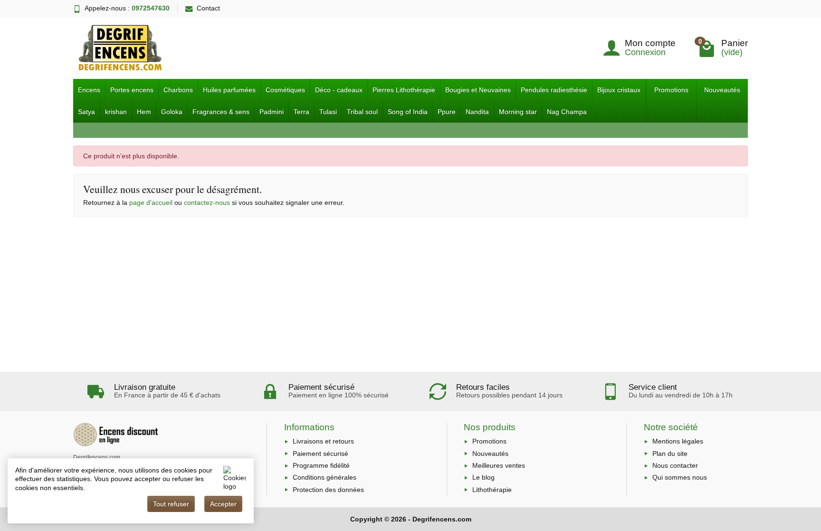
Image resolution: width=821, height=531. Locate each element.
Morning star (518, 112)
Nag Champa (567, 112)
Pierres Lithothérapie (403, 90)
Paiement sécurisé (320, 453)
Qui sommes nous (679, 477)
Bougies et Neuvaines (478, 90)
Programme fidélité (321, 465)
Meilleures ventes (498, 465)
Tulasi (328, 112)
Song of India (408, 112)
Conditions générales (324, 477)
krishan (116, 112)
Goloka (171, 112)
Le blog (483, 477)
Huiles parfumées (229, 90)
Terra (301, 112)
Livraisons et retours (323, 441)
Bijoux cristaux (618, 90)
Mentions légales (677, 441)
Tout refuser (171, 504)
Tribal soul (362, 112)
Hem (144, 112)
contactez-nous (207, 202)
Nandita (477, 112)
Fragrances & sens (220, 112)
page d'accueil (150, 202)
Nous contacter (675, 465)
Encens (89, 90)
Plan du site (669, 453)
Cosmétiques (285, 90)
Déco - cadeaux (339, 90)
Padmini (271, 112)
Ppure (447, 112)
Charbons (178, 90)
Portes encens (131, 90)
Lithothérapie (492, 489)
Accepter (223, 504)
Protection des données (328, 489)
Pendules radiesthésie (554, 90)
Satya (86, 112)
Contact (208, 8)
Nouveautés (722, 90)
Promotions (671, 90)
